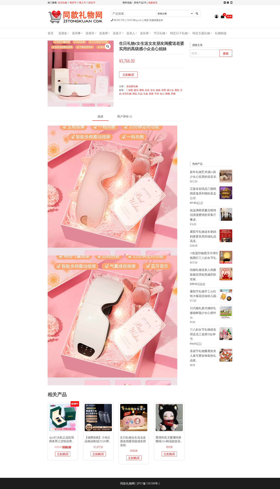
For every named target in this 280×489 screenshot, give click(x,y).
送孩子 (117, 33)
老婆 (151, 93)
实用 (163, 90)
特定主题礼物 (201, 33)
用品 (134, 93)
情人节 (82, 2)
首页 (50, 33)
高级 (173, 93)
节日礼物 (159, 33)
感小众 (170, 90)
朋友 (177, 90)
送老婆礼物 (132, 86)
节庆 (156, 93)
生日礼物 (63, 2)
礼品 (140, 93)
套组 (141, 90)
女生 (152, 90)
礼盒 (145, 93)
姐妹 (158, 90)
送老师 (103, 33)
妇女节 (91, 2)
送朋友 (62, 33)
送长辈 (144, 33)
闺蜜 (167, 93)
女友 (147, 90)
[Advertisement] (211, 109)
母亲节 (73, 2)
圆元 (136, 90)
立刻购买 (128, 75)
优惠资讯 (152, 2)
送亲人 (130, 33)
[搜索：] (211, 53)
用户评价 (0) (124, 116)
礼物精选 (221, 33)
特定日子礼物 (179, 33)
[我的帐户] (216, 16)
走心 (162, 93)
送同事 (76, 33)
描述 (100, 116)
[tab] (102, 116)
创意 (130, 90)
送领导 (90, 33)
